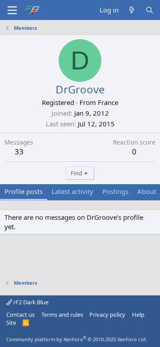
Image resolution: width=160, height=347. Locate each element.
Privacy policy (107, 315)
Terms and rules (62, 315)
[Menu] (12, 10)
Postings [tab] (115, 191)
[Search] (149, 10)
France (108, 102)
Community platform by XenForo (76, 339)
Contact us (20, 315)
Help (138, 315)
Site (11, 323)
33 (19, 151)
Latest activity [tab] (72, 191)
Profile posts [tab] (23, 191)
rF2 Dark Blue (30, 302)
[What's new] (131, 10)
